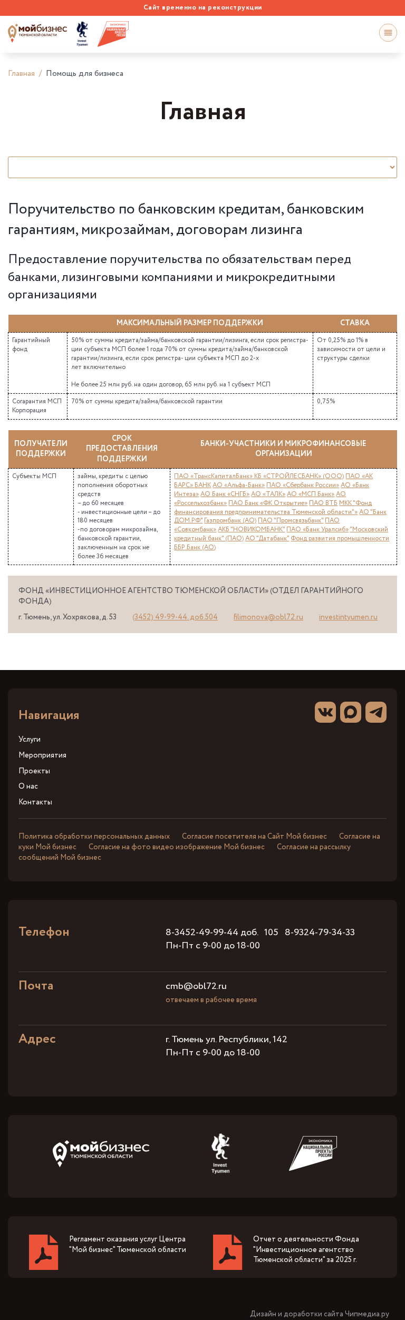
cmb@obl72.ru (196, 986)
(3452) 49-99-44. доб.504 (175, 617)
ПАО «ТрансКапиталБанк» (214, 476)
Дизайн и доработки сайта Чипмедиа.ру (319, 1314)
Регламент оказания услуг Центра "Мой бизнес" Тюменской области (127, 1244)
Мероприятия (42, 756)
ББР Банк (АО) (195, 547)
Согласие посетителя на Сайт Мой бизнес (254, 836)
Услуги (29, 740)
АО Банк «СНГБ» (224, 494)
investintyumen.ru (348, 617)
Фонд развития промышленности (340, 538)
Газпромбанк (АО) (230, 520)
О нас (28, 787)
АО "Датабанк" (267, 538)
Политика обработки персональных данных (94, 836)
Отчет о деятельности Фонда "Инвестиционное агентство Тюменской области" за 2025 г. (306, 1249)
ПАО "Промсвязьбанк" (290, 520)
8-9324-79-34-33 (320, 932)
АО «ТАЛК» (268, 494)
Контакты (35, 803)
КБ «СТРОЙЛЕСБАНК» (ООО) (299, 476)
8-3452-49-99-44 (202, 932)
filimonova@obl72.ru (268, 617)
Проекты (34, 771)
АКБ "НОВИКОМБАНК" (251, 529)
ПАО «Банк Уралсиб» (317, 529)
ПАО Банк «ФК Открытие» (267, 503)
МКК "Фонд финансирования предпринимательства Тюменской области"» (273, 508)
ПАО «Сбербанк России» (302, 485)
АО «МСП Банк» (310, 494)
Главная (21, 74)
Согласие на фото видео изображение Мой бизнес (177, 847)
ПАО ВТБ (323, 503)
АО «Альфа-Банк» (239, 485)
